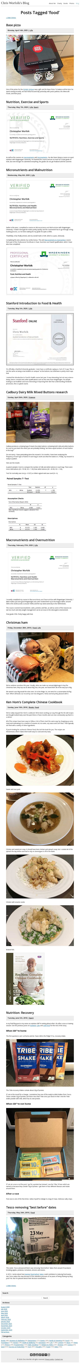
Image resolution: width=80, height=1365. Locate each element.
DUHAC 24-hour (28, 89)
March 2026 (5, 1317)
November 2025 (6, 1326)
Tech (29, 1347)
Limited (60, 1343)
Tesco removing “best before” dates (31, 1207)
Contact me (59, 1359)
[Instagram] (49, 1355)
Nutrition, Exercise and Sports (27, 102)
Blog (77, 3)
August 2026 (5, 1307)
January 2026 (5, 1322)
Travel (48, 1347)
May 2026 (4, 1313)
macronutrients (29, 157)
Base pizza (13, 25)
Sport (36, 107)
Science (32, 397)
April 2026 (4, 1315)
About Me (52, 3)
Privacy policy (49, 1359)
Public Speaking (33, 1345)
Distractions (32, 1341)
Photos (71, 3)
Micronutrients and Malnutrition (29, 170)
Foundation (5, 1343)
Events (42, 1341)
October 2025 (5, 1328)
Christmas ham (17, 622)
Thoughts (38, 1347)
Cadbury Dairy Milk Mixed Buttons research (37, 392)
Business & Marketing (17, 1341)
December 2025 (6, 1324)
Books (65, 3)
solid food (46, 1026)
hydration (33, 1026)
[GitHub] (43, 1355)
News (76, 1343)
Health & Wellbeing (28, 1343)
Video (56, 1347)
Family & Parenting (55, 1341)
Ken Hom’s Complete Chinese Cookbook (34, 702)
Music (68, 1343)
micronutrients (42, 157)
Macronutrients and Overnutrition (30, 540)
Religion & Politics (47, 1345)
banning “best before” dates (34, 1274)
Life (31, 30)
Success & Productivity (16, 1347)
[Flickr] (46, 1355)
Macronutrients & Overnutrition (55, 240)
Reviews (60, 1345)
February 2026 (6, 1319)
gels (38, 1026)
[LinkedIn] (34, 1355)
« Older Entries (11, 18)
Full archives (5, 1332)
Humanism (42, 1343)
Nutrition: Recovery (20, 1013)
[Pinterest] (40, 1355)
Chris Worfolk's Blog (15, 3)
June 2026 (4, 1311)
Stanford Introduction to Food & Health (34, 303)
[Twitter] (31, 1355)
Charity (59, 3)
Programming (18, 1345)
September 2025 (6, 1330)
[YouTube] (37, 1355)
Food (35, 628)
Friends (15, 1343)
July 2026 (4, 1309)
